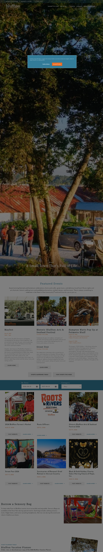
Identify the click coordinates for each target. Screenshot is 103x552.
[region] (52, 61)
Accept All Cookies (57, 64)
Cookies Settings (46, 64)
